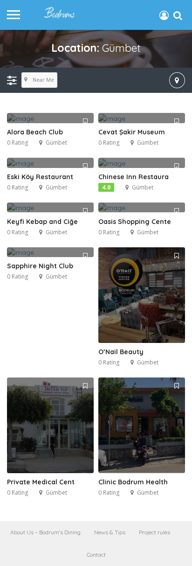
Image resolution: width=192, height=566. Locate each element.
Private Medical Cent (41, 482)
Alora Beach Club (35, 132)
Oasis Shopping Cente (134, 221)
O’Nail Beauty (121, 352)
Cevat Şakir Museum (131, 132)
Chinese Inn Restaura (133, 177)
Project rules (154, 532)
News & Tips (109, 532)
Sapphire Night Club (40, 266)
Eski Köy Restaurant (40, 177)
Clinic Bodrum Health (133, 482)
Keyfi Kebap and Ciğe (42, 221)
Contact (96, 554)
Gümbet (56, 143)
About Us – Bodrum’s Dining (45, 532)
